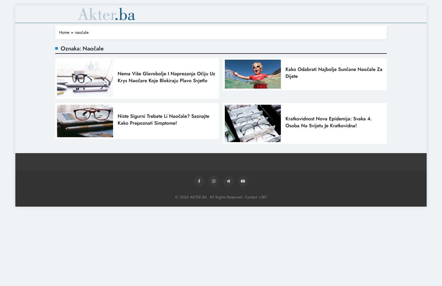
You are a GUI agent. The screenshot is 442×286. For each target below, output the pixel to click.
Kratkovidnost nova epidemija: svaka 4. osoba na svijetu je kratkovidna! (328, 122)
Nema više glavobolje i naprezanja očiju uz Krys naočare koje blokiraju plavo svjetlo (166, 77)
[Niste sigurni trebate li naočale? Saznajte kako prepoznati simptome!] (85, 121)
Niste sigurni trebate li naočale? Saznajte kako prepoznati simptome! (163, 119)
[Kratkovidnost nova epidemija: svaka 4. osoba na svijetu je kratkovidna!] (253, 123)
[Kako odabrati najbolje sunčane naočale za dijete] (253, 74)
